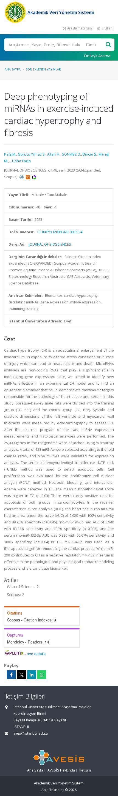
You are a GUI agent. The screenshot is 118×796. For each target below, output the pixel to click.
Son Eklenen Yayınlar (43, 69)
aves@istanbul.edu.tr (30, 733)
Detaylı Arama (97, 55)
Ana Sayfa (13, 69)
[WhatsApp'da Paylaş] (41, 674)
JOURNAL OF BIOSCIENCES (50, 244)
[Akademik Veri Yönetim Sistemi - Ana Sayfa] (15, 12)
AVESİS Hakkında (61, 770)
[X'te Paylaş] (21, 674)
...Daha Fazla (20, 160)
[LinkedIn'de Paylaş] (31, 674)
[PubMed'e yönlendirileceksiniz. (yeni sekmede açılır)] (21, 176)
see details (36, 653)
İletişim (85, 770)
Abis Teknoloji (52, 789)
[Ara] (108, 45)
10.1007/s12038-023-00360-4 (59, 231)
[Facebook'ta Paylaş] (11, 674)
